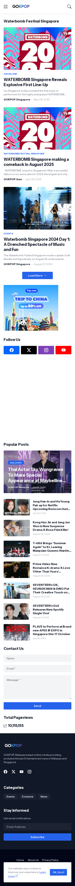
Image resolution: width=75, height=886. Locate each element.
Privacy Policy (50, 860)
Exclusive (27, 796)
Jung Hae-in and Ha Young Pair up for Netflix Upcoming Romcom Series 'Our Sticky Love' (52, 505)
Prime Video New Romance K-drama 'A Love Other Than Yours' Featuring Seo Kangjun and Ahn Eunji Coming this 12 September (52, 567)
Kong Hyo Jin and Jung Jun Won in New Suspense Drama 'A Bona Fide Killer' (51, 526)
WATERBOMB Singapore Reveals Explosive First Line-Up (35, 82)
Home (20, 860)
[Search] (69, 6)
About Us (33, 860)
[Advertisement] (37, 398)
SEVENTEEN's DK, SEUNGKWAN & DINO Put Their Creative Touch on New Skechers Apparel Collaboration (51, 588)
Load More (35, 275)
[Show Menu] (5, 6)
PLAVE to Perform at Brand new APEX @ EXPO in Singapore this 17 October (52, 630)
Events (11, 796)
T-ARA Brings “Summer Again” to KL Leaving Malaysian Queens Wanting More (52, 546)
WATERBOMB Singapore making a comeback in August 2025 (36, 162)
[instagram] (46, 350)
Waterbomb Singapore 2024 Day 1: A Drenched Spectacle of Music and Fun (37, 244)
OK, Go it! (58, 872)
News (44, 796)
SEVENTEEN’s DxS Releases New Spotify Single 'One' (48, 609)
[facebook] (11, 350)
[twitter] (29, 350)
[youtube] (63, 350)
